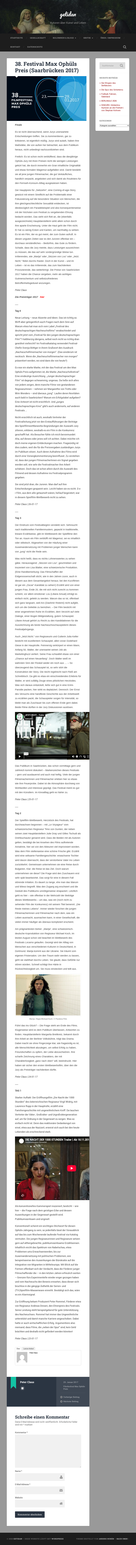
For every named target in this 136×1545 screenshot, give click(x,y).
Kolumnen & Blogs (63, 38)
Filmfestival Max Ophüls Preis (74, 1387)
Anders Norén (106, 1539)
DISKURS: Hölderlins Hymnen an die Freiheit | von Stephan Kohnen (112, 108)
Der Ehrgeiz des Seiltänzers (108, 84)
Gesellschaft (38, 38)
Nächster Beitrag (70, 1401)
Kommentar (21, 1432)
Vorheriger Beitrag (71, 1397)
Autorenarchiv (22, 1388)
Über (18, 1349)
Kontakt (15, 47)
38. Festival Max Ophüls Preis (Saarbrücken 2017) (47, 67)
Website (19, 1498)
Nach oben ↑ (123, 1539)
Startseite (16, 38)
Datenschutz (34, 47)
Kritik (87, 38)
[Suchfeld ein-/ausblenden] (124, 47)
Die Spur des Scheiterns (112, 89)
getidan (68, 14)
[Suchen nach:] (112, 65)
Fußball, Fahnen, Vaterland (108, 95)
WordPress (58, 1539)
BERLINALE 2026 (109, 100)
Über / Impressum (110, 38)
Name (18, 1471)
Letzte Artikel (29, 1349)
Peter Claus (33, 1353)
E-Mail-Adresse (22, 1484)
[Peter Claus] (22, 1361)
